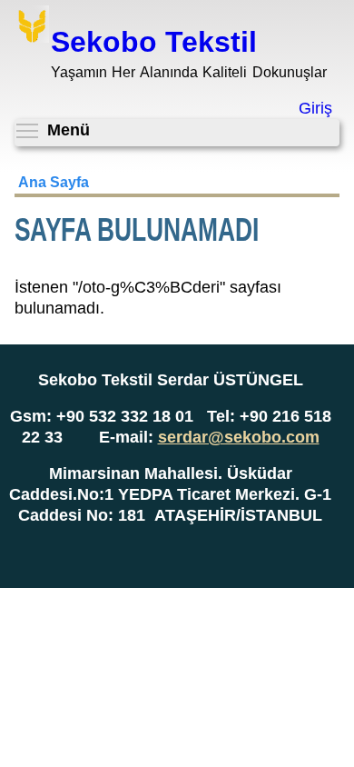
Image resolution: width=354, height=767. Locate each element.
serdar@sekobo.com (239, 437)
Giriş (315, 108)
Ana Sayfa (53, 182)
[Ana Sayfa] (32, 26)
